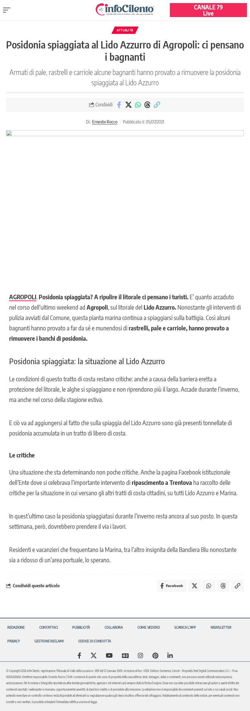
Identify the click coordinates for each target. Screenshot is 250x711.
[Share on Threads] (147, 105)
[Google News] (125, 655)
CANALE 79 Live (208, 10)
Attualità (125, 30)
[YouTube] (109, 655)
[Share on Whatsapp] (138, 105)
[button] (8, 10)
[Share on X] (128, 105)
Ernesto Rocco (104, 121)
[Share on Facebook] (119, 105)
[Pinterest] (155, 655)
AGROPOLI (22, 296)
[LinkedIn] (170, 655)
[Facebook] (79, 655)
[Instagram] (140, 655)
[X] (93, 655)
